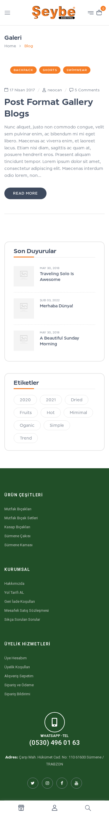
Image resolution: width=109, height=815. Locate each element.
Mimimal (78, 412)
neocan (55, 90)
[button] (99, 12)
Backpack (23, 70)
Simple (57, 425)
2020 (25, 399)
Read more (25, 193)
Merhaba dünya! (56, 305)
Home (10, 45)
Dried (76, 399)
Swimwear (77, 70)
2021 (51, 399)
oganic (27, 425)
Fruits (26, 412)
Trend (26, 437)
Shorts (50, 70)
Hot (51, 412)
